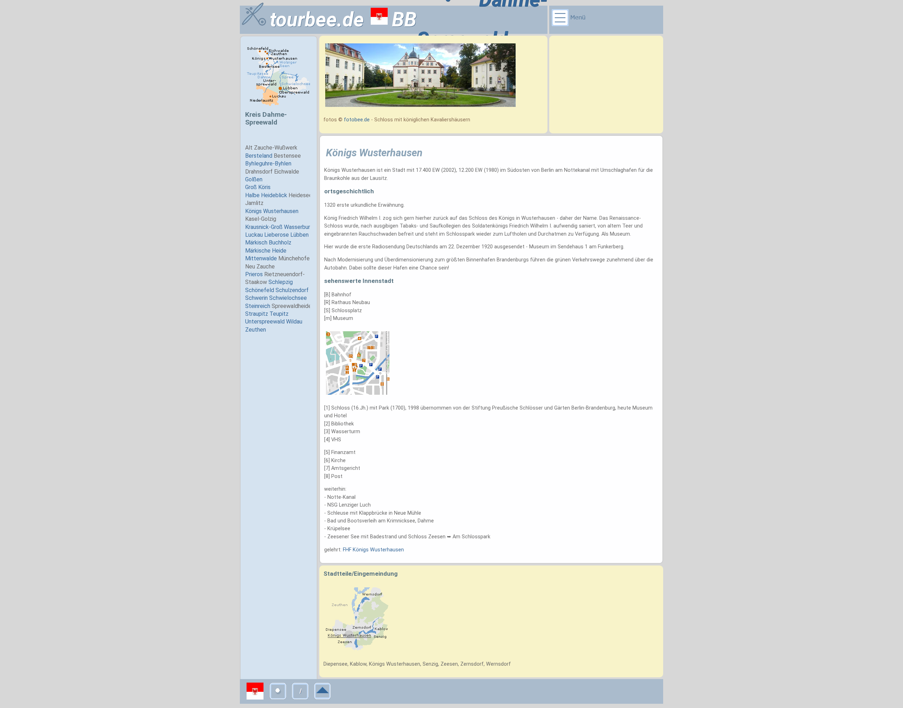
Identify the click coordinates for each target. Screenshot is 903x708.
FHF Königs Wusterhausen (373, 550)
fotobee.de (357, 120)
